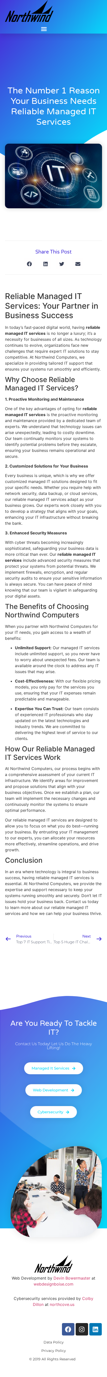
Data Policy (54, 1342)
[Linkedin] (95, 1329)
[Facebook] (68, 1329)
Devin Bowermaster (72, 1278)
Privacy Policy (53, 1350)
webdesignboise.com (53, 1284)
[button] (44, 29)
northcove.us (62, 1304)
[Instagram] (82, 1329)
